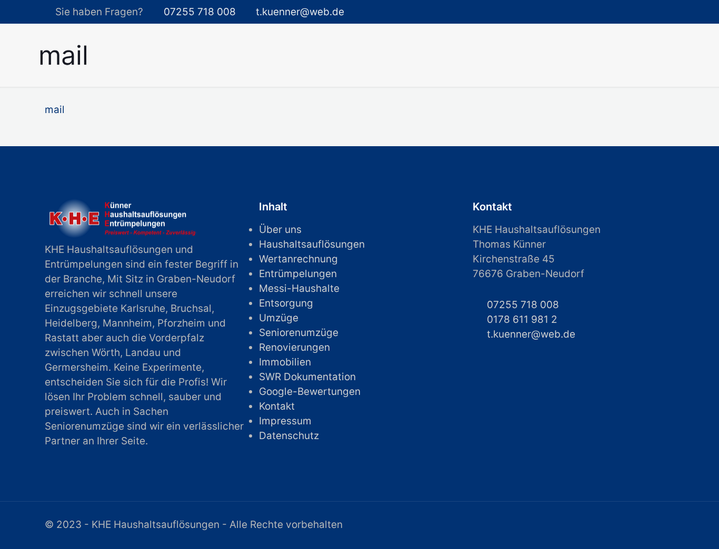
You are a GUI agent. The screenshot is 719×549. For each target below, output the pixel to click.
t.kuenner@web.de (300, 12)
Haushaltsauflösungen (312, 244)
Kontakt (277, 406)
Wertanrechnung (298, 259)
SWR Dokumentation (307, 377)
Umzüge (278, 318)
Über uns (280, 229)
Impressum (285, 421)
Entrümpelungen (298, 274)
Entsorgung (286, 303)
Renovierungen (294, 347)
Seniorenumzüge (298, 333)
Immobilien (285, 362)
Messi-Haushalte (299, 288)
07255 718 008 (200, 12)
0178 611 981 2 (522, 319)
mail (55, 110)
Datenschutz (289, 436)
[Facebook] (658, 12)
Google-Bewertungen (310, 391)
